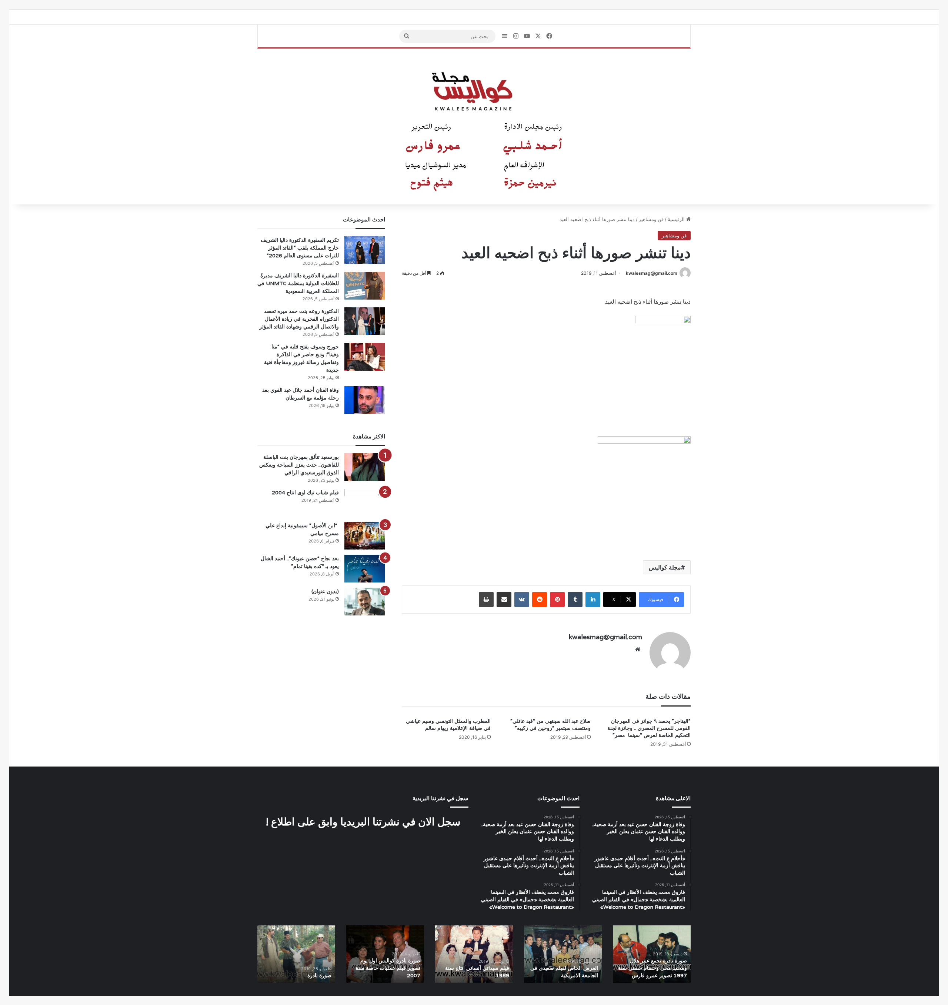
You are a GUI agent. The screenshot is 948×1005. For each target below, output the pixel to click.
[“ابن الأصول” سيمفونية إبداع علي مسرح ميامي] (364, 536)
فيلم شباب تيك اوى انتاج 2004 (305, 492)
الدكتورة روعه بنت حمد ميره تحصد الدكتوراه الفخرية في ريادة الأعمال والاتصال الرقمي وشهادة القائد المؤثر (299, 319)
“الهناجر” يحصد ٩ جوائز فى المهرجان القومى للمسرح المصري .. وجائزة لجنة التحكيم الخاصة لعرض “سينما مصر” (649, 728)
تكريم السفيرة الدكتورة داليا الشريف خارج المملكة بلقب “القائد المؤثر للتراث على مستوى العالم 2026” (300, 248)
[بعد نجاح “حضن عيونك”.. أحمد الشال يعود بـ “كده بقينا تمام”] (364, 568)
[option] (652, 954)
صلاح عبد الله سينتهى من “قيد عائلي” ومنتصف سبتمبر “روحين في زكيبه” (550, 724)
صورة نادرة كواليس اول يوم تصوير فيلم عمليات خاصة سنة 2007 (388, 967)
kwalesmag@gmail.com (651, 273)
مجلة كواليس (665, 567)
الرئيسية (677, 219)
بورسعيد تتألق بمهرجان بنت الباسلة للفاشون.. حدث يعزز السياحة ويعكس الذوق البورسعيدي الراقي (299, 465)
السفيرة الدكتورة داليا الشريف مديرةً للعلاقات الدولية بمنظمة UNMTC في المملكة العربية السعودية (298, 283)
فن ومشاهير (651, 219)
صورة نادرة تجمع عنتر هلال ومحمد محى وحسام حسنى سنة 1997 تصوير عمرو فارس (652, 967)
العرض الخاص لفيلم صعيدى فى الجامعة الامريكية (564, 972)
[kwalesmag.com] (474, 126)
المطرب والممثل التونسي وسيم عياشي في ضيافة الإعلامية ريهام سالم (448, 724)
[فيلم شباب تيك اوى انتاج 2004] (364, 503)
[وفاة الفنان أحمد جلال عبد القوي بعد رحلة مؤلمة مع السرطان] (364, 400)
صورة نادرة (319, 975)
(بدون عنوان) (325, 591)
